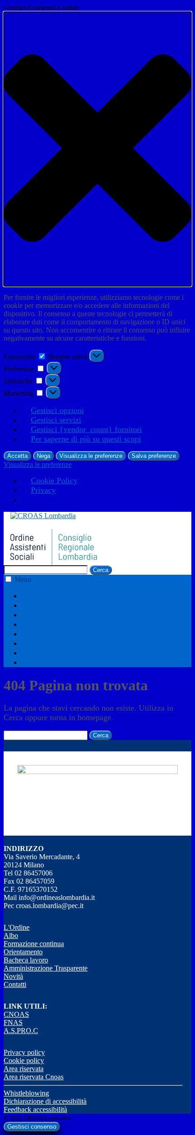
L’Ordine (45, 595)
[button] (97, 149)
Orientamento (53, 624)
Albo (39, 605)
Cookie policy (24, 1060)
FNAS (13, 1022)
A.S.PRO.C (21, 1030)
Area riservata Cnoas (33, 1077)
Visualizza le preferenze (90, 455)
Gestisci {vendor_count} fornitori (86, 429)
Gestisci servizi (56, 419)
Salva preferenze (154, 455)
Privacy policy (24, 1052)
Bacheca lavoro (26, 960)
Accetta (17, 455)
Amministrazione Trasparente (46, 968)
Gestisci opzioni (57, 410)
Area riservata (24, 1068)
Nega (43, 455)
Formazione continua (65, 614)
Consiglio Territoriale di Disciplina (88, 643)
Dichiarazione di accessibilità (45, 1101)
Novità (42, 652)
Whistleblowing (26, 1093)
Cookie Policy (54, 480)
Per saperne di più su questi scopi (86, 438)
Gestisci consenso (31, 1126)
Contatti (44, 662)
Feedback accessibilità (35, 1109)
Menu (23, 579)
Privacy (43, 490)
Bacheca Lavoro (57, 633)
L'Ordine (16, 927)
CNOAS (16, 1014)
